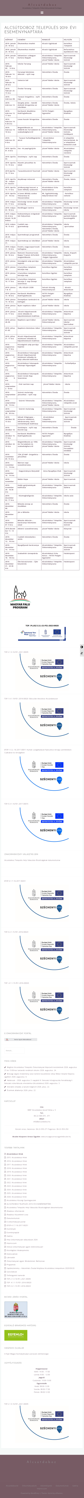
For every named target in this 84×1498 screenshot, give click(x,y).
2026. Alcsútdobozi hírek (17, 1197)
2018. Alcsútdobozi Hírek (17, 1168)
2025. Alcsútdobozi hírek (17, 1193)
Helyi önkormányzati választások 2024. (22, 1240)
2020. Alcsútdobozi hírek (17, 1175)
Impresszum (12, 1243)
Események (11, 1229)
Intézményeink (46, 1486)
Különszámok (12, 1254)
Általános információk (15, 1211)
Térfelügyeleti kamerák (16, 1275)
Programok (11, 1265)
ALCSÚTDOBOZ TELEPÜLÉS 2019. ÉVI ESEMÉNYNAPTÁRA (29, 1204)
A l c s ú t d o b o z (42, 4)
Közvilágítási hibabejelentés (18, 1250)
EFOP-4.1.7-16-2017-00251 (17, 1225)
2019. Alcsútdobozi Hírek (17, 1172)
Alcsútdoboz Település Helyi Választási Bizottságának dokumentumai (32, 860)
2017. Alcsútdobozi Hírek (17, 1165)
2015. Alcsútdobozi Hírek (17, 1157)
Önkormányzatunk (29, 1486)
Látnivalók (11, 1257)
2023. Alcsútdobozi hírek (17, 1186)
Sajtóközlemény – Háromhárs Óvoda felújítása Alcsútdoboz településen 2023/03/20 (40, 1268)
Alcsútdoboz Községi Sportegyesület (21, 1200)
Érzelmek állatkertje (15, 1090)
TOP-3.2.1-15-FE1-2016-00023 (19, 1286)
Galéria (9, 1236)
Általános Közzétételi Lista (17, 1215)
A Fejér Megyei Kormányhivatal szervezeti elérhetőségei (26, 1354)
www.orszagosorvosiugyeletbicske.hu (56, 1137)
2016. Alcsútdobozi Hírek (17, 1161)
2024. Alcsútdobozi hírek (17, 1190)
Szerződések (12, 1272)
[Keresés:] (14, 1051)
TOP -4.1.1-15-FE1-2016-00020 (19, 1283)
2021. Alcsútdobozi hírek (17, 1179)
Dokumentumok (13, 1218)
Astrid (50, 1493)
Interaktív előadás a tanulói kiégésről (22, 1087)
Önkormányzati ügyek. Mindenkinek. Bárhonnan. (26, 1261)
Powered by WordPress (30, 1493)
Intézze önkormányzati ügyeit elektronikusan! (25, 1247)
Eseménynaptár (13, 1233)
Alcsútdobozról (12, 1486)
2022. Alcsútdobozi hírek (17, 1182)
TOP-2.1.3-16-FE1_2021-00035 (19, 1279)
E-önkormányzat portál (16, 1222)
